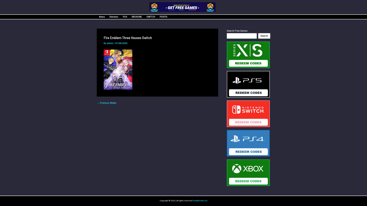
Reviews (114, 16)
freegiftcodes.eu (199, 201)
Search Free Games (237, 30)
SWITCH (151, 16)
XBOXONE (137, 16)
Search (264, 35)
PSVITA (163, 16)
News (102, 16)
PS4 (125, 16)
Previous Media (106, 103)
